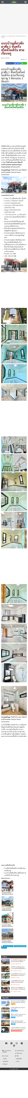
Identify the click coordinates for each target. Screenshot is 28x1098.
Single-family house (8, 946)
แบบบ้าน (3, 36)
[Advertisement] (14, 20)
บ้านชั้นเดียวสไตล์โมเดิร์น (20, 946)
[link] (14, 172)
